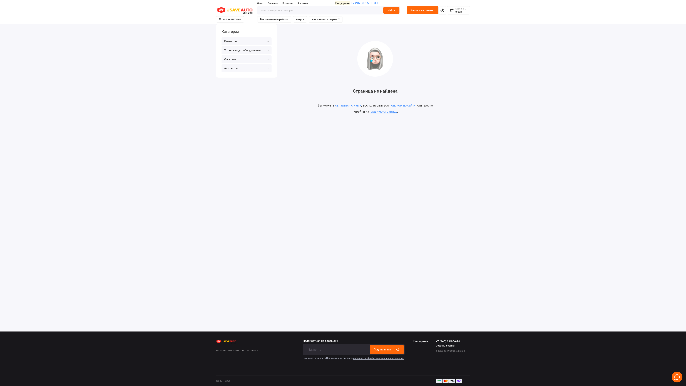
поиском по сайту (402, 105)
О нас (260, 3)
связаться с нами (348, 105)
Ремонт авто (232, 41)
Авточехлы (231, 68)
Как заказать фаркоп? (326, 19)
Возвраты (287, 3)
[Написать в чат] (677, 377)
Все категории (232, 19)
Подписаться (382, 349)
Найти (391, 10)
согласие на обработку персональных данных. (378, 358)
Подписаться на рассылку (320, 341)
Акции (300, 19)
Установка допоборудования (242, 50)
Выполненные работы (274, 19)
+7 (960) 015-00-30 (364, 3)
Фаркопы (230, 59)
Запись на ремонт (423, 10)
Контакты (302, 3)
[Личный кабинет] (442, 10)
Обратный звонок (445, 345)
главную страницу (383, 111)
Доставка (273, 3)
